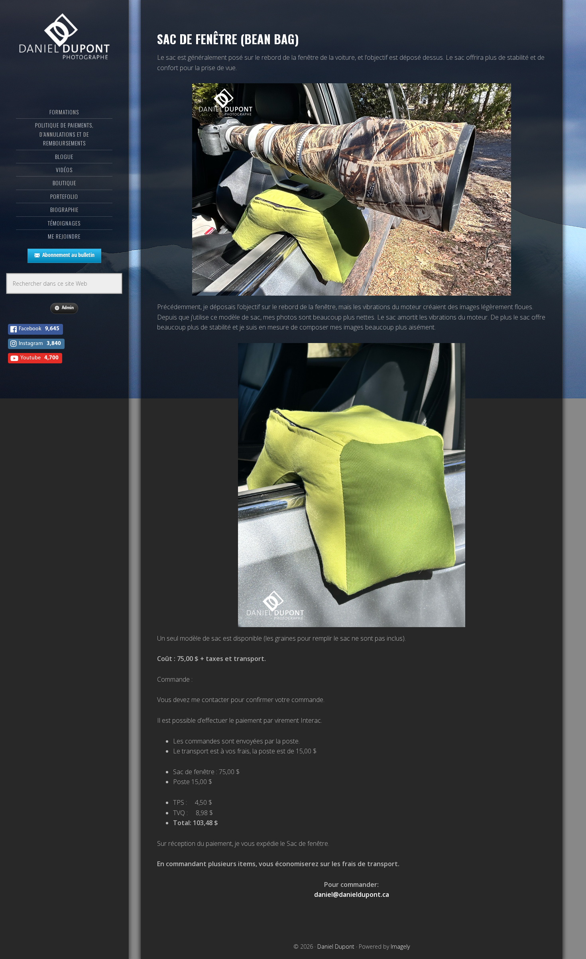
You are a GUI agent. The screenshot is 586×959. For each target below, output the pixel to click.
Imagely (400, 946)
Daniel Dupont (64, 38)
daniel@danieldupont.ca (351, 894)
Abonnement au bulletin (68, 255)
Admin (68, 307)
